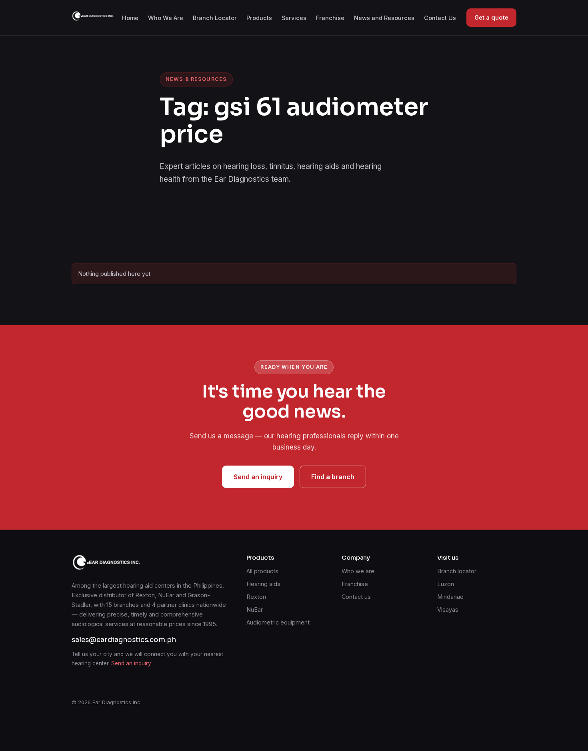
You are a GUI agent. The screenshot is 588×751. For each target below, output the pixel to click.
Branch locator (456, 571)
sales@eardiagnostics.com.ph (124, 640)
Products (259, 17)
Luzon (445, 583)
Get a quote (491, 17)
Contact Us (440, 17)
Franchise (330, 17)
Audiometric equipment (278, 622)
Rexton (256, 596)
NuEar (254, 609)
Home (130, 17)
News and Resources (384, 17)
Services (294, 17)
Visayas (447, 609)
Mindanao (450, 596)
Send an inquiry (258, 477)
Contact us (356, 596)
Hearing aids (263, 583)
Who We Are (165, 17)
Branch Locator (215, 17)
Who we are (358, 571)
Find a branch (332, 477)
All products (262, 571)
